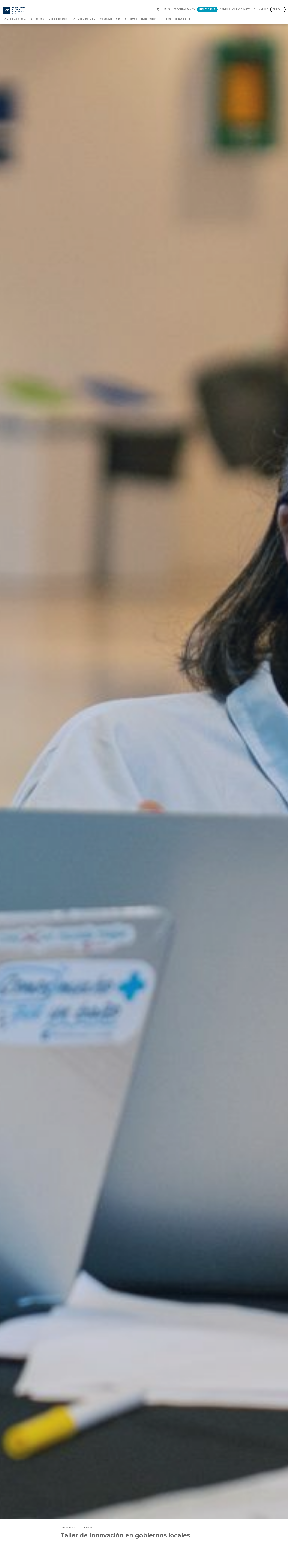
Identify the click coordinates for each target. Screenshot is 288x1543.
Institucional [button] (37, 19)
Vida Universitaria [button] (110, 19)
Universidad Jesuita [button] (15, 19)
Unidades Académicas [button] (84, 19)
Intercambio (131, 19)
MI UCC (277, 9)
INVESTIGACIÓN (148, 19)
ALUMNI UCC (261, 9)
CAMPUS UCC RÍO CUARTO (235, 9)
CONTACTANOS (186, 9)
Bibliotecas (165, 19)
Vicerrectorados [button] (58, 19)
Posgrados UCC (182, 19)
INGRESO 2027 (207, 9)
